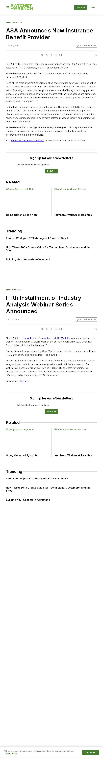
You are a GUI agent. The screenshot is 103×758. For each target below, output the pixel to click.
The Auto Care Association (36, 338)
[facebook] (42, 55)
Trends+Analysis (14, 22)
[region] (51, 752)
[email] (60, 55)
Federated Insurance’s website (27, 140)
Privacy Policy (11, 753)
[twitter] (51, 55)
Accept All (91, 752)
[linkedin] (47, 55)
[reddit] (56, 55)
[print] (95, 55)
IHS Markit (62, 338)
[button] (8, 7)
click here (24, 381)
